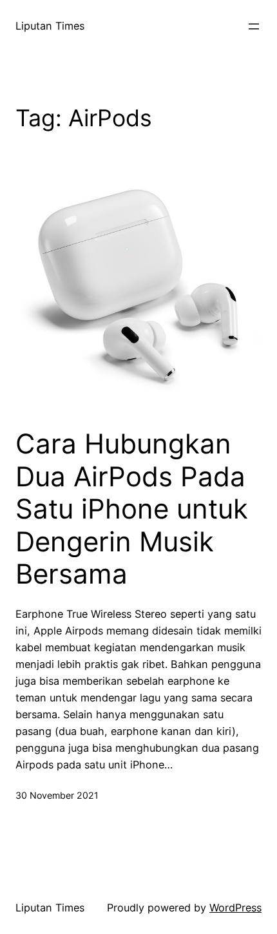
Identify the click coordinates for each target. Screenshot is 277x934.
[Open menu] (254, 26)
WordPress (235, 907)
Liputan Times (49, 25)
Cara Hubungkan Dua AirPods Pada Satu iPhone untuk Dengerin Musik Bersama (131, 509)
